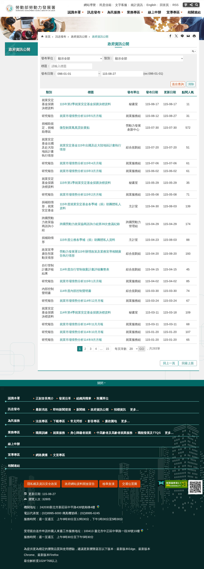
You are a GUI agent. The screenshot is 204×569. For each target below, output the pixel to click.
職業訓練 (42, 432)
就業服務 (59, 432)
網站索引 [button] (194, 51)
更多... (134, 409)
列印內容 (194, 36)
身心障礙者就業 (80, 432)
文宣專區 (59, 455)
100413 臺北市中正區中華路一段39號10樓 (112, 531)
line (182, 36)
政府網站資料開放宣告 (80, 483)
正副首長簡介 (45, 398)
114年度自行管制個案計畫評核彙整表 (84, 269)
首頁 (47, 36)
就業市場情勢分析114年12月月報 (81, 300)
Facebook (170, 36)
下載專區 (59, 421)
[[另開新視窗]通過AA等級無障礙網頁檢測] (176, 484)
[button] (141, 348)
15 (107, 348)
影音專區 (94, 421)
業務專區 (133, 12)
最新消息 (42, 409)
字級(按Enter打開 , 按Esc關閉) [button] (185, 5)
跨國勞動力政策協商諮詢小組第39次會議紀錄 (90, 224)
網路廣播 (42, 455)
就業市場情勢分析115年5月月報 (81, 115)
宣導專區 (173, 12)
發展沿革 (65, 398)
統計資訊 (137, 5)
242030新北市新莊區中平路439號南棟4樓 (67, 507)
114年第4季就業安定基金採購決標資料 (85, 312)
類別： (108, 58)
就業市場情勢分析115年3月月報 (81, 171)
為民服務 (113, 12)
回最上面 (188, 363)
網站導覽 (90, 5)
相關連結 (194, 12)
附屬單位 (103, 398)
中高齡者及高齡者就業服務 (114, 432)
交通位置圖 (129, 483)
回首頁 (164, 5)
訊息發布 (94, 12)
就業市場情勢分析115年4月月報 (81, 163)
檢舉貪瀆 (108, 483)
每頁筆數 (121, 348)
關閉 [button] (100, 383)
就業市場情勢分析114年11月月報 (81, 324)
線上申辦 (154, 12)
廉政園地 (111, 421)
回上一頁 (169, 363)
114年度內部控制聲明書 (75, 290)
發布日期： (48, 73)
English (151, 5)
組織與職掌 (83, 398)
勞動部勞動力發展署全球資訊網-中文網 (30, 8)
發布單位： (48, 58)
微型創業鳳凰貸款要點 (75, 127)
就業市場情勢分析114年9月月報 (81, 339)
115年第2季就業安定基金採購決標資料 (85, 104)
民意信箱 (105, 5)
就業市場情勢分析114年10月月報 (81, 332)
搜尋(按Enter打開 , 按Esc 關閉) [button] (197, 5)
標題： (45, 66)
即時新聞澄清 (62, 409)
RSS (175, 5)
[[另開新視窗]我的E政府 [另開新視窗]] (161, 483)
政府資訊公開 (79, 36)
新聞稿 (80, 409)
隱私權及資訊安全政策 (42, 483)
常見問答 (76, 421)
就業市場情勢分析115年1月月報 (81, 281)
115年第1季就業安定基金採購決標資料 (85, 182)
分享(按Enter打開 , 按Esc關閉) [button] (191, 5)
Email (188, 36)
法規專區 (42, 421)
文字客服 (121, 5)
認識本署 (74, 12)
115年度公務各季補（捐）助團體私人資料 (87, 239)
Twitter (176, 36)
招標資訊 (120, 409)
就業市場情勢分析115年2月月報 (81, 194)
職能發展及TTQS (149, 432)
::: (7, 42)
